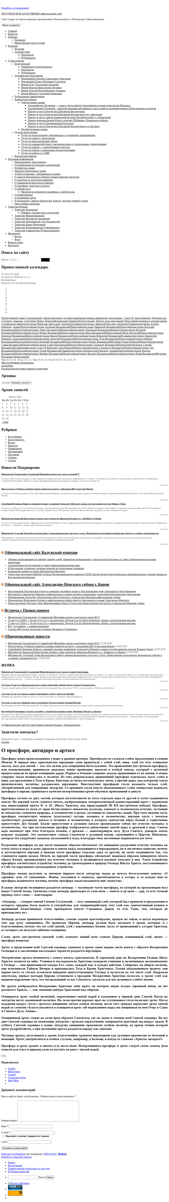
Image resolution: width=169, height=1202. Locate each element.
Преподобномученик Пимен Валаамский (87, 341)
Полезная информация (20, 159)
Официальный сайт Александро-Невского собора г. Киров (57, 584)
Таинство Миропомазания (29, 215)
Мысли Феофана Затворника (17, 362)
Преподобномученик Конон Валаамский (49, 335)
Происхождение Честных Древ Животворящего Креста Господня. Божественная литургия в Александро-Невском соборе (76, 603)
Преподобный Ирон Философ (123, 333)
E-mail (5, 1132)
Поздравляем (15, 451)
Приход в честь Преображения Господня (50, 123)
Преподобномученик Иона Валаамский (83, 333)
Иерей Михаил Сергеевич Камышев (41, 93)
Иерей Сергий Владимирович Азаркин (43, 90)
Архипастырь (22, 51)
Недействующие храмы (34, 129)
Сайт (4, 1141)
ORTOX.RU (50, 1154)
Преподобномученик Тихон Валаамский (38, 350)
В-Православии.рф (18, 1171)
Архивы (6, 382)
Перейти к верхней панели (16, 1157)
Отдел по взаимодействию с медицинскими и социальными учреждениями (63, 144)
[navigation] (84, 1170)
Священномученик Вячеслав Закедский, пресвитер (44, 324)
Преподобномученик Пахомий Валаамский (39, 341)
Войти (62, 1154)
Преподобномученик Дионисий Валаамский (86, 330)
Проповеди (27, 54)
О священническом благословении (34, 182)
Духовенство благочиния (29, 75)
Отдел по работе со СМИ (35, 153)
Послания (13, 454)
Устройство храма (25, 168)
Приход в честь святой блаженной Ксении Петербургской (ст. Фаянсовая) (69, 117)
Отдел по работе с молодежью (38, 138)
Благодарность (16, 439)
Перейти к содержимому (15, 8)
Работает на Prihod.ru (13, 1154)
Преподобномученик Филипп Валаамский (87, 353)
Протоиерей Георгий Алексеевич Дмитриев (46, 78)
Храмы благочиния (25, 99)
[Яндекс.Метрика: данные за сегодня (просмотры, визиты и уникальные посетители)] (18, 1183)
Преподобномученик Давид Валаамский (38, 330)
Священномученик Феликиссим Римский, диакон (89, 350)
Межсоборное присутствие (30, 43)
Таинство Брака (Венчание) (30, 224)
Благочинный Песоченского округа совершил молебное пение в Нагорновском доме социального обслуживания (72, 591)
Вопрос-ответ (15, 242)
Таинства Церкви (18, 206)
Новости (13, 34)
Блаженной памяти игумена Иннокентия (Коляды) (36, 571)
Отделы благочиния (26, 132)
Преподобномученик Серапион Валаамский (94, 344)
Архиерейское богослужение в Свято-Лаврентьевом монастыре (44, 565)
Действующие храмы (33, 102)
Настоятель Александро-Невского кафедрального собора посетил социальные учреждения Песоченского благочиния (74, 594)
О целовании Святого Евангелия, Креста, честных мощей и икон (51, 200)
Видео (18, 236)
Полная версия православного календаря (24, 368)
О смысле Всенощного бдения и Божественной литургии (47, 177)
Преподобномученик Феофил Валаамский (39, 353)
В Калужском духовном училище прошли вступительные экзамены (46, 568)
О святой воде (23, 188)
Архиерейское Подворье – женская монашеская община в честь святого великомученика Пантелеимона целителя (92, 108)
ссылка (5, 742)
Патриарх (20, 40)
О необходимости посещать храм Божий (37, 165)
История (19, 48)
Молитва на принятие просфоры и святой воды (48, 191)
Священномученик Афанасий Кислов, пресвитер (100, 324)
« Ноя (5, 422)
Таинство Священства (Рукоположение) (37, 230)
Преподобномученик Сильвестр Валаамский (99, 347)
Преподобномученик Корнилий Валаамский (97, 335)
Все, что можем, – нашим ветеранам (28, 626)
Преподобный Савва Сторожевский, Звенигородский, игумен (36, 318)
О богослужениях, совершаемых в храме (37, 174)
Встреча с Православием (27, 610)
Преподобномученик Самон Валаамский (45, 344)
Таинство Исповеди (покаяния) (32, 218)
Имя (4, 1126)
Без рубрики (15, 436)
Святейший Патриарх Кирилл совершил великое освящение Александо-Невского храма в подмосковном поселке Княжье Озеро (80, 649)
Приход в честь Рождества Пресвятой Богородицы (56, 111)
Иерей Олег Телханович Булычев (40, 84)
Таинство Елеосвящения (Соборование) (37, 227)
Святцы (12, 457)
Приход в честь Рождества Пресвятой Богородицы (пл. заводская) (65, 114)
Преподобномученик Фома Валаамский (133, 353)
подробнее (7, 365)
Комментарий (9, 1120)
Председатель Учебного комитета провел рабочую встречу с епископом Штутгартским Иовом (61, 646)
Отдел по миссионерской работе (39, 141)
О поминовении (24, 194)
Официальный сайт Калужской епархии (41, 552)
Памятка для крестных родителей (40, 212)
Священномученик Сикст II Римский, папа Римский (44, 347)
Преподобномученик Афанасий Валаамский (95, 327)
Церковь (12, 37)
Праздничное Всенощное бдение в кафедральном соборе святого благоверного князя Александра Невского (68, 600)
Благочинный (22, 63)
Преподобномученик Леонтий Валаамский (50, 338)
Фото (17, 239)
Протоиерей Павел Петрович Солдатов (43, 81)
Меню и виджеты (11, 25)
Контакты (13, 245)
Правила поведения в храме (30, 171)
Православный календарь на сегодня (29, 1168)
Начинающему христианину (31, 162)
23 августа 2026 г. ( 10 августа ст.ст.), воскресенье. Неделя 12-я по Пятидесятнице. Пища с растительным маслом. (72, 620)
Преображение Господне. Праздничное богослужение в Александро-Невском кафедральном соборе (64, 597)
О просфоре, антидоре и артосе (32, 185)
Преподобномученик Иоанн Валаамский (38, 333)
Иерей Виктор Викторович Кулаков (41, 87)
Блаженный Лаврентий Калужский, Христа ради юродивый (89, 321)
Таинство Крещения (26, 209)
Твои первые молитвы (27, 203)
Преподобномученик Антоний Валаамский (45, 327)
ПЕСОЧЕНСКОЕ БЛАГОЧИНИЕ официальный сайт (31, 13)
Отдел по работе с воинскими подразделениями (48, 150)
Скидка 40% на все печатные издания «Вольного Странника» (43, 629)
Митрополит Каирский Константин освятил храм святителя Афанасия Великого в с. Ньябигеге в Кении (67, 652)
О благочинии (16, 60)
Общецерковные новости (27, 636)
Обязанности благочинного (36, 66)
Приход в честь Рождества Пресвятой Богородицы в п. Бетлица (64, 126)
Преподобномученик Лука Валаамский (97, 338)
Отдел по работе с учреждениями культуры (45, 147)
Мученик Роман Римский (125, 341)
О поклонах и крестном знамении (34, 179)
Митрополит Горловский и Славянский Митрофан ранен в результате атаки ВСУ (54, 617)
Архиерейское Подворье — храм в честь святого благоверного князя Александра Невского (79, 105)
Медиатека (14, 233)
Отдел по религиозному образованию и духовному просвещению (58, 135)
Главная (12, 31)
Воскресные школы (25, 156)
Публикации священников (30, 96)
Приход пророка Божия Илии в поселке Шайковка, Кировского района (68, 120)
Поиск (42, 1177)
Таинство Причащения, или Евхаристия (37, 221)
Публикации (28, 57)
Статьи (12, 460)
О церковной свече (25, 197)
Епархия (12, 46)
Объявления (15, 448)
